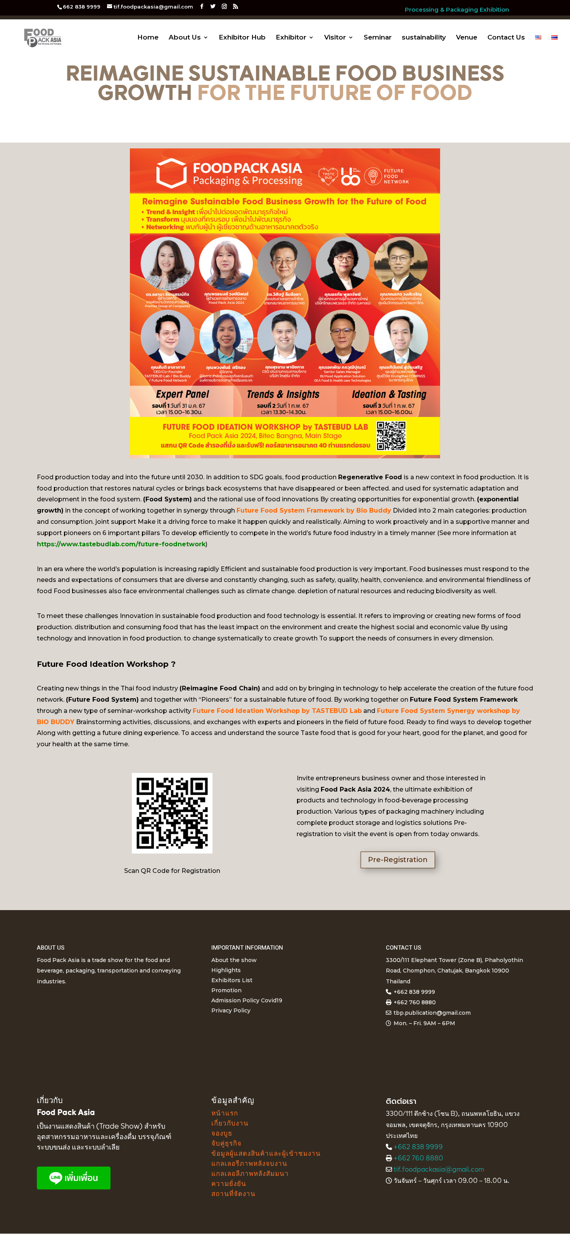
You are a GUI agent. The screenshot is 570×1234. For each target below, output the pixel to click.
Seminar (378, 37)
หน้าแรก (224, 1113)
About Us (185, 37)
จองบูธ (221, 1134)
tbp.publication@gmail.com (432, 1012)
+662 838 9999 (418, 1148)
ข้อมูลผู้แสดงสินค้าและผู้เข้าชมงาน (266, 1154)
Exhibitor (291, 37)
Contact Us (506, 37)
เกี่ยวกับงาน (230, 1123)
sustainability (424, 37)
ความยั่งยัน (228, 1184)
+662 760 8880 (418, 1159)
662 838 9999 (81, 6)
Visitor (335, 37)
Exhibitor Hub (242, 37)
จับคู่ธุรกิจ (226, 1144)
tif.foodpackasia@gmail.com (439, 1170)
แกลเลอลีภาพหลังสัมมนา (250, 1174)
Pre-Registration (398, 859)
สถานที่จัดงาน (233, 1194)
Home (148, 37)
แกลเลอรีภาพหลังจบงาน (249, 1164)
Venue (466, 37)
